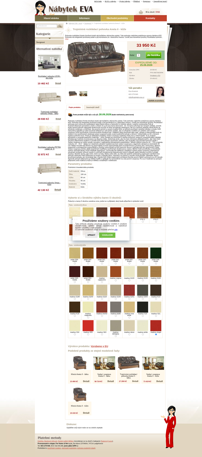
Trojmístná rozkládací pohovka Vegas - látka (49, 113)
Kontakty (150, 18)
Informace (84, 18)
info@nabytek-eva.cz (136, 97)
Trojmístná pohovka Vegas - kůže (49, 184)
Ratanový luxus (106, 441)
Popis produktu (75, 107)
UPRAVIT (91, 235)
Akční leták (98, 1)
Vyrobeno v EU (155, 75)
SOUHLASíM (107, 235)
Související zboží (92, 107)
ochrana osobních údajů (86, 448)
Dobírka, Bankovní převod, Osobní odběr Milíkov (56, 441)
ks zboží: (153, 12)
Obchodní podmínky (117, 18)
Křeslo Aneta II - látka (79, 374)
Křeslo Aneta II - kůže (79, 406)
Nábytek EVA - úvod (75, 23)
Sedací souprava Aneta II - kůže (153, 375)
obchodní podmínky (69, 448)
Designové (40, 42)
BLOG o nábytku (110, 1)
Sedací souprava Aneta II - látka (104, 375)
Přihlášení (136, 1)
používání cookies (54, 448)
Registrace (146, 1)
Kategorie (39, 32)
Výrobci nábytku (124, 1)
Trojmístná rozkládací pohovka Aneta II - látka (128, 376)
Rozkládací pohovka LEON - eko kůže (49, 77)
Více (66, 39)
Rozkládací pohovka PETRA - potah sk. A (49, 148)
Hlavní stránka (51, 18)
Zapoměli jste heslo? (160, 1)
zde (115, 229)
